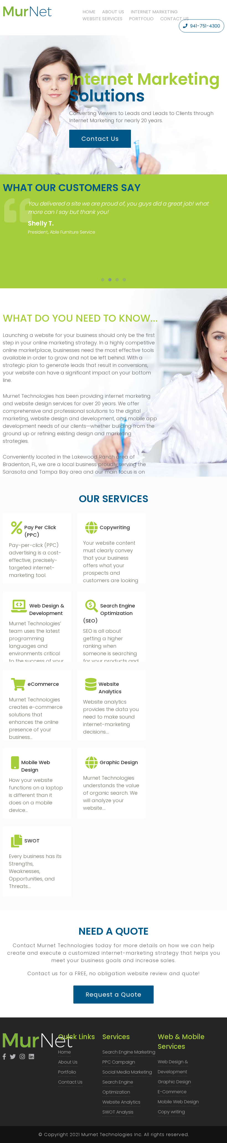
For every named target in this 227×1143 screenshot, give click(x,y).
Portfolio (141, 19)
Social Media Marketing (127, 1072)
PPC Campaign (118, 1062)
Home (89, 12)
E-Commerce (172, 1092)
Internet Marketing (154, 12)
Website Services (102, 19)
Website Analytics (121, 1102)
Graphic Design (174, 1082)
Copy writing (171, 1112)
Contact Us (174, 19)
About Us (113, 12)
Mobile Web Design (178, 1102)
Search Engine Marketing (128, 1052)
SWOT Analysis (117, 1112)
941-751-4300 (205, 26)
